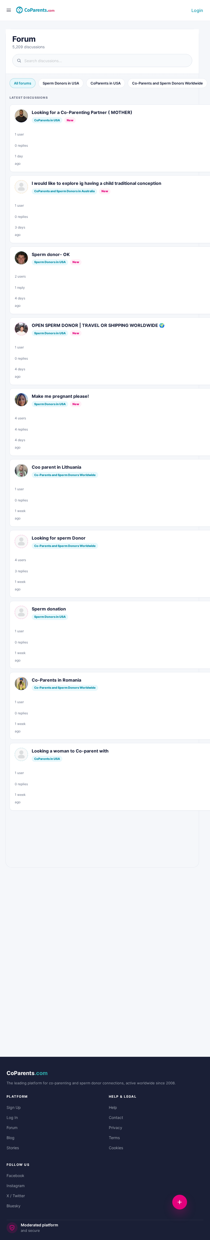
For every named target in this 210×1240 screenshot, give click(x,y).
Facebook (15, 1175)
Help (113, 1107)
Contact (116, 1117)
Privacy (115, 1127)
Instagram (16, 1185)
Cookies (116, 1147)
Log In (12, 1117)
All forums (22, 83)
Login (197, 10)
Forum (12, 1127)
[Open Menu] (8, 10)
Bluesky (14, 1205)
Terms (114, 1137)
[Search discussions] (102, 60)
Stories (13, 1147)
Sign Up (14, 1107)
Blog (10, 1137)
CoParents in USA (106, 83)
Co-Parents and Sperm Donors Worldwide (167, 83)
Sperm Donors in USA (61, 83)
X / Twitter (16, 1195)
